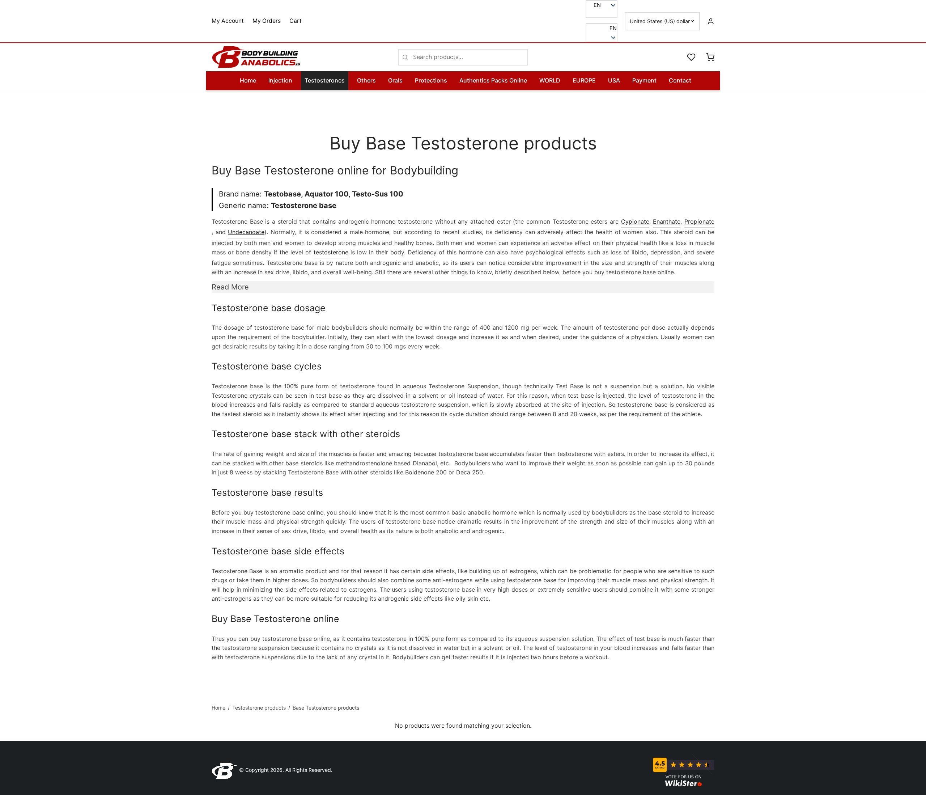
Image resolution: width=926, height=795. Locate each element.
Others (366, 80)
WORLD (549, 80)
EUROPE (584, 80)
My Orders (266, 20)
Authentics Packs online (493, 80)
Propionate (699, 221)
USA (614, 80)
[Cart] (710, 57)
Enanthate (666, 221)
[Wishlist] (692, 57)
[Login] (710, 21)
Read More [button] (230, 287)
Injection (280, 80)
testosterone (331, 252)
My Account (228, 20)
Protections (431, 80)
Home (248, 80)
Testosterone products (259, 708)
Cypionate (635, 221)
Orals (395, 80)
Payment (644, 80)
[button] (601, 28)
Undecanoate (246, 232)
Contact (680, 80)
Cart (295, 20)
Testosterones (325, 80)
